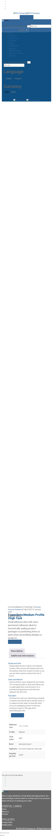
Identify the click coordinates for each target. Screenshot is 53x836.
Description (17, 651)
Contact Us (13, 38)
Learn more (18, 715)
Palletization (13, 46)
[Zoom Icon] (42, 104)
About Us (12, 36)
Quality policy (7, 825)
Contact (12, 56)
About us (5, 812)
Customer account (16, 53)
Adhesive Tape (14, 51)
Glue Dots (12, 48)
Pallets (11, 43)
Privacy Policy (7, 822)
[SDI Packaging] (19, 13)
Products (12, 41)
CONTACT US (26, 17)
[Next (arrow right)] (3, 835)
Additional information (22, 655)
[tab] (17, 651)
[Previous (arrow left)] (1, 835)
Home (11, 33)
